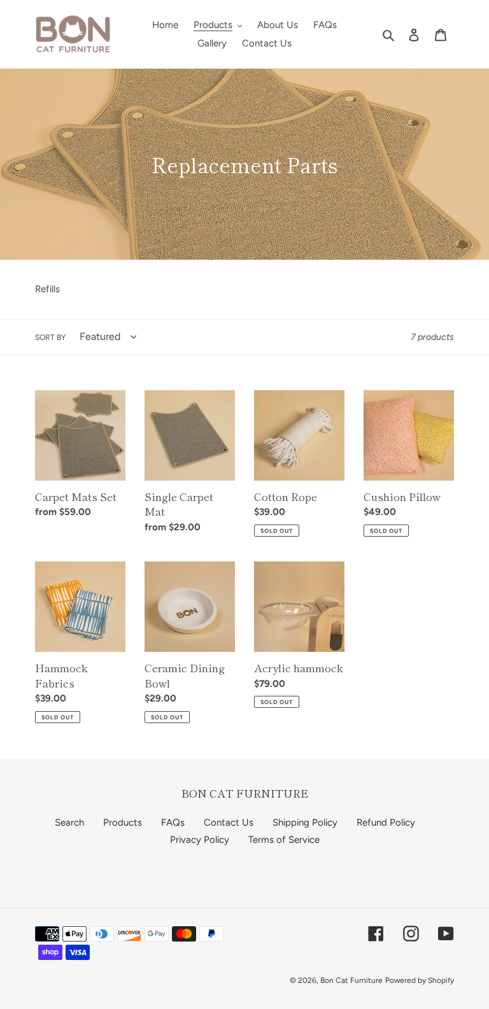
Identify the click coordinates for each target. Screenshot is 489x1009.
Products (122, 822)
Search (69, 822)
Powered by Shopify (419, 980)
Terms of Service (284, 839)
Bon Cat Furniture (351, 980)
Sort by (50, 337)
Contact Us (228, 822)
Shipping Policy (305, 822)
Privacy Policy (199, 839)
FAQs (173, 822)
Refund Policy (386, 822)
